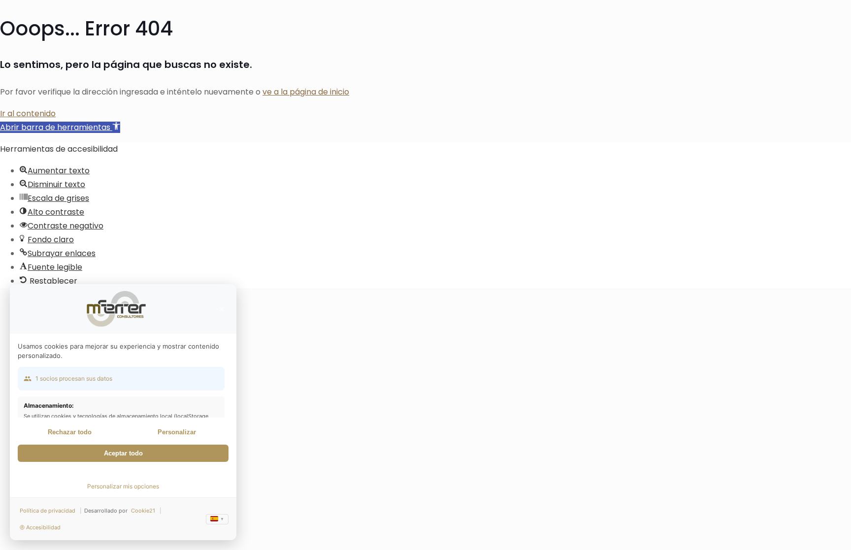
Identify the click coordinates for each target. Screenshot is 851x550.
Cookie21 (143, 510)
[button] (60, 127)
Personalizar (177, 432)
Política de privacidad (47, 510)
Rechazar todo (70, 432)
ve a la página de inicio (305, 91)
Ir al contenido (28, 113)
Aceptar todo (123, 453)
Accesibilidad (43, 527)
